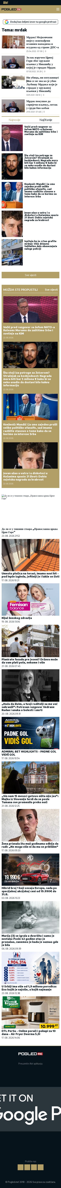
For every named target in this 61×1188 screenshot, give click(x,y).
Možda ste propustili (20, 289)
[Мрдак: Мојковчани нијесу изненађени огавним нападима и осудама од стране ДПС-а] (13, 43)
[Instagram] (27, 1167)
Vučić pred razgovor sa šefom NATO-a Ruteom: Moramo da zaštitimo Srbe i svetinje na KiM (41, 130)
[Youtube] (40, 1167)
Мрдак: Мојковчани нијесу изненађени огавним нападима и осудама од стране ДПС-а (42, 42)
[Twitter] (34, 1167)
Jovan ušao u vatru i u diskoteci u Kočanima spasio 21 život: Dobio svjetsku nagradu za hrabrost (41, 216)
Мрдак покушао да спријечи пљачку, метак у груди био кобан (42, 104)
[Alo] (5, 2)
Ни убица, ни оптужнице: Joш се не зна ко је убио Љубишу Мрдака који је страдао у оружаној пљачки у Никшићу (42, 84)
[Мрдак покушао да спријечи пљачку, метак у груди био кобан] (13, 106)
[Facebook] (20, 1167)
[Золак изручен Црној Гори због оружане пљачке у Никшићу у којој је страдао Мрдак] (13, 64)
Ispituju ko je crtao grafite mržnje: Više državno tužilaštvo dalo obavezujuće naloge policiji (40, 245)
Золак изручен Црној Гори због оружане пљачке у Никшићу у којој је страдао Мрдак (41, 62)
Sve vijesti (30, 275)
